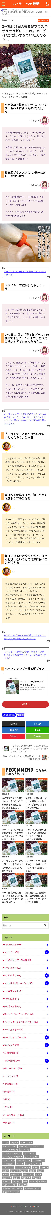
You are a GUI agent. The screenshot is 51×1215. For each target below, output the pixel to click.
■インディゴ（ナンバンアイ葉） (20, 1021)
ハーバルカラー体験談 (12, 1153)
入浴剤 (44, 1167)
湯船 (38, 1174)
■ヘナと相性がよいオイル (18, 983)
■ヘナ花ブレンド (13, 990)
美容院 (6, 1181)
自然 (6, 1099)
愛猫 (5, 1174)
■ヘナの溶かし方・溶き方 (17, 959)
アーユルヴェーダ (13, 1114)
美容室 (36, 1178)
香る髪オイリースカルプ (12, 1188)
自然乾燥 (16, 1181)
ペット (20, 1164)
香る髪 (23, 1185)
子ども (7, 1106)
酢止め (33, 1181)
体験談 (21, 715)
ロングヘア (8, 1167)
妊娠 (32, 1171)
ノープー (24, 1150)
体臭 (35, 1167)
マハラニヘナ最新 (25, 4)
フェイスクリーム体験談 (12, 1156)
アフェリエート (9, 1146)
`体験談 (14, 1143)
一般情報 (8, 1122)
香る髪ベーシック (32, 1188)
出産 (5, 1171)
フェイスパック (31, 1156)
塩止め (23, 1171)
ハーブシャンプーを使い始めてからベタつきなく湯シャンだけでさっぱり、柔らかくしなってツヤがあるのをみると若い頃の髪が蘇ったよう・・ (25, 418)
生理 (16, 1178)
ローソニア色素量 (23, 1167)
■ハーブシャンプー (14, 1037)
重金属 (42, 1181)
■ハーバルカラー (13, 1029)
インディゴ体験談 (10, 1150)
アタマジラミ (27, 1143)
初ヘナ (14, 1171)
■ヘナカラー (11, 952)
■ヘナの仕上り (12, 975)
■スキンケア (11, 1045)
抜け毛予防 (16, 1174)
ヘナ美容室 (10, 1083)
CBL (5, 1143)
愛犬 (40, 1171)
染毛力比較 (28, 1174)
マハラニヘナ (17, 1206)
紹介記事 (8, 1091)
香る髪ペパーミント (11, 1192)
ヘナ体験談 (8, 1164)
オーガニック (10, 1076)
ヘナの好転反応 (23, 1160)
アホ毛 (22, 1146)
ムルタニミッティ (33, 1164)
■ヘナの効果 (11, 998)
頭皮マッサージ (9, 1185)
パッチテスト (29, 1153)
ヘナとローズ (9, 1160)
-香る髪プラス (10, 715)
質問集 (36, 1206)
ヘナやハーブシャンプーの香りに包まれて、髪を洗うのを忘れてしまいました (25, 637)
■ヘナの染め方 (12, 967)
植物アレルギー (12, 1068)
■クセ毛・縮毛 (12, 1006)
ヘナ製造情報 (11, 1060)
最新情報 (28, 1206)
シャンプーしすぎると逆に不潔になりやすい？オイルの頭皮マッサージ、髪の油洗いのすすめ (25, 654)
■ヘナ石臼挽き (12, 944)
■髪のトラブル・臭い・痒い (18, 1014)
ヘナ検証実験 (10, 1052)
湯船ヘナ (7, 1178)
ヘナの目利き (39, 1160)
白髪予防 (26, 1178)
